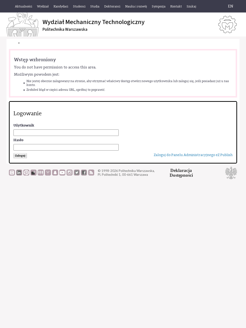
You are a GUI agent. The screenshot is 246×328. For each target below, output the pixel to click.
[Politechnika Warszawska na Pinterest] (26, 174)
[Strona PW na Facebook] (84, 174)
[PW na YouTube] (62, 174)
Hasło (18, 140)
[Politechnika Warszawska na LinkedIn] (19, 174)
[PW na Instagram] (70, 174)
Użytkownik (23, 125)
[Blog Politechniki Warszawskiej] (48, 174)
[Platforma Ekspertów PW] (34, 174)
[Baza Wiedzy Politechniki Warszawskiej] (12, 174)
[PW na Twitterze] (77, 174)
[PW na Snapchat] (55, 174)
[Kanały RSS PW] (91, 174)
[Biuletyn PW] (41, 174)
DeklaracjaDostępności (181, 173)
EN (230, 6)
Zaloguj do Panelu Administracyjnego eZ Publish (193, 155)
